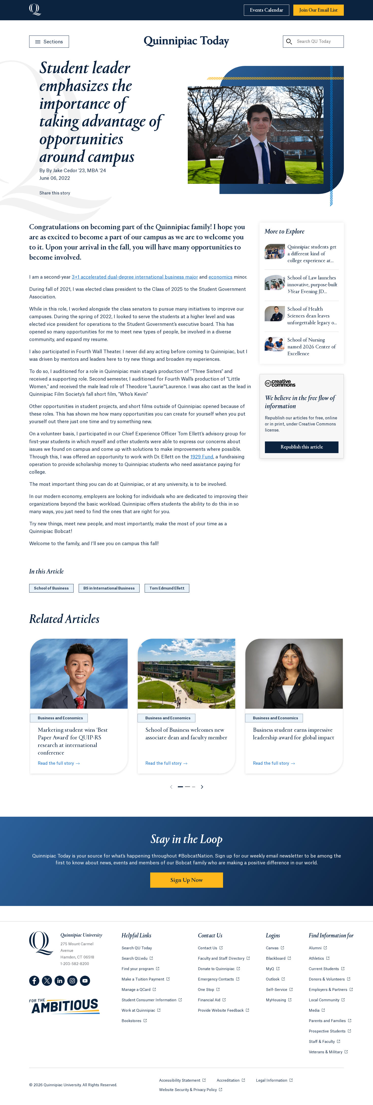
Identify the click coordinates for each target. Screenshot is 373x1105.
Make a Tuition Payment (145, 979)
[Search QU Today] (289, 41)
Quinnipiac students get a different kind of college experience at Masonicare (311, 254)
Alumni (318, 948)
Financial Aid (212, 1000)
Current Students (326, 969)
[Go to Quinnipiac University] (35, 10)
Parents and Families (330, 1021)
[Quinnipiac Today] (186, 41)
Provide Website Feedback (223, 1010)
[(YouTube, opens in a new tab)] (85, 981)
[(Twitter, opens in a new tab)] (47, 981)
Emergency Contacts (218, 979)
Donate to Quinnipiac (219, 969)
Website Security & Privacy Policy (190, 1090)
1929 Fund (201, 457)
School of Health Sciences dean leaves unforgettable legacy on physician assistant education (312, 317)
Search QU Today (137, 948)
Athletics (319, 958)
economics (220, 277)
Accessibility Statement (182, 1080)
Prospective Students (330, 1031)
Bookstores (134, 1021)
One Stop (208, 990)
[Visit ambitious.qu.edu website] (64, 1007)
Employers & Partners (331, 990)
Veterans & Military (328, 1052)
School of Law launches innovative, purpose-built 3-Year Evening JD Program (312, 285)
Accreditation (231, 1080)
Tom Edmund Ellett (166, 588)
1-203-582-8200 (74, 964)
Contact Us (210, 948)
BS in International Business (109, 588)
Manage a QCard (139, 990)
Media (317, 1010)
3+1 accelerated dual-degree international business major (135, 277)
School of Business (51, 588)
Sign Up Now (187, 880)
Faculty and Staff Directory (224, 958)
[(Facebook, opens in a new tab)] (34, 981)
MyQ (272, 969)
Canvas (275, 948)
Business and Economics (60, 718)
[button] (180, 786)
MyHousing (278, 1000)
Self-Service (279, 990)
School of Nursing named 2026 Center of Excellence (311, 347)
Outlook (275, 979)
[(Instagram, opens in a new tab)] (72, 981)
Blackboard (278, 958)
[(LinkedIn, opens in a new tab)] (60, 981)
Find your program (140, 969)
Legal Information (274, 1080)
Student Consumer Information (152, 1000)
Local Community (327, 1000)
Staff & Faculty (324, 1042)
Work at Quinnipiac (141, 1010)
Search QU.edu (137, 958)
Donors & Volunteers (329, 979)
